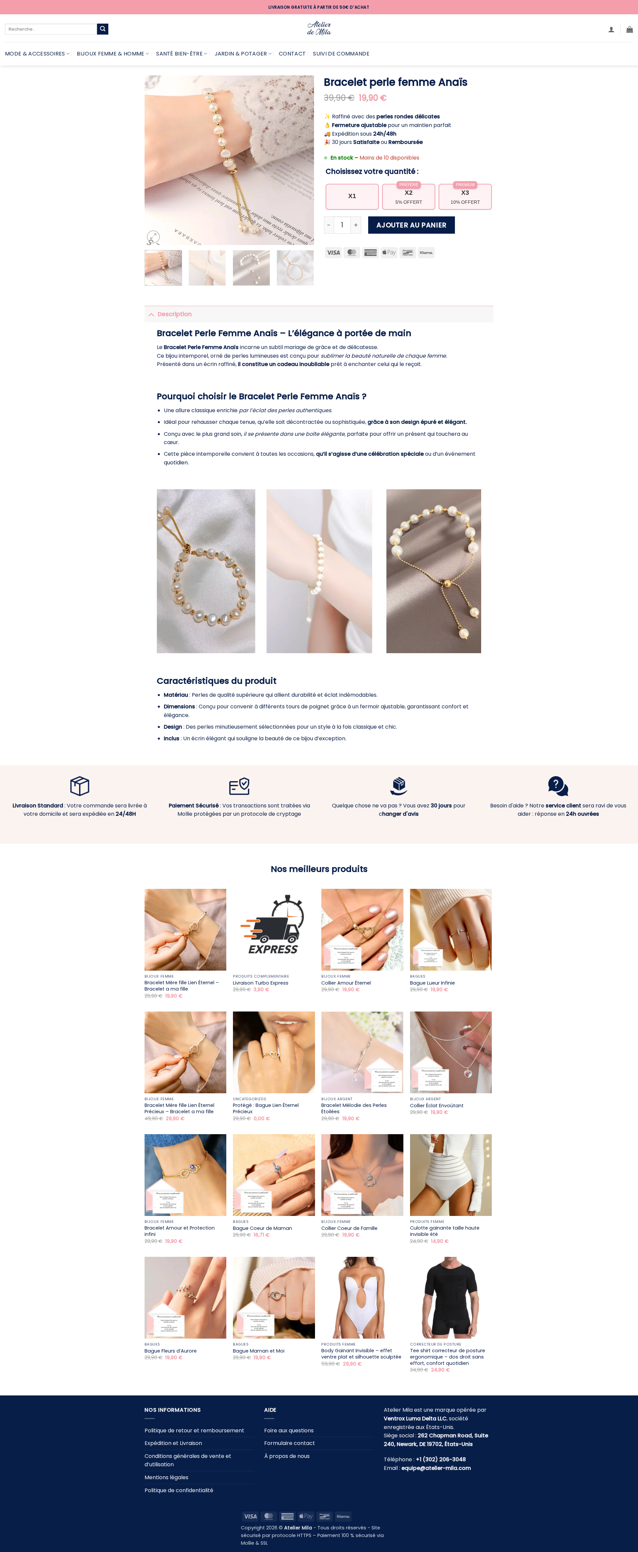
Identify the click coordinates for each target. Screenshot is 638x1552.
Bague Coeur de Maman (262, 1228)
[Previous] (156, 160)
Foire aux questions (289, 1430)
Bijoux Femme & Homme (110, 54)
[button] (611, 29)
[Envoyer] (102, 29)
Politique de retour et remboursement (194, 1430)
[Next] (302, 160)
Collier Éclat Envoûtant (437, 1106)
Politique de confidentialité (179, 1490)
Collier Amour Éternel (346, 983)
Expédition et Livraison (173, 1443)
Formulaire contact (289, 1443)
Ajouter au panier (411, 225)
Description (175, 314)
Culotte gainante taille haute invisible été (444, 1231)
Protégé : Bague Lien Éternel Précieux (266, 1108)
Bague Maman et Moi (258, 1351)
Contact (292, 54)
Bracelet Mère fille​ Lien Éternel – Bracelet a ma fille (182, 986)
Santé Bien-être (179, 54)
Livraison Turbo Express (260, 983)
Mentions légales (166, 1477)
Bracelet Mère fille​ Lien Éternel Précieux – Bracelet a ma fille (179, 1108)
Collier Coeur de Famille (349, 1228)
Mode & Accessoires (35, 54)
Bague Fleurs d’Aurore (171, 1351)
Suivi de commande (341, 54)
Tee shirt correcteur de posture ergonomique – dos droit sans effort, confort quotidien (447, 1357)
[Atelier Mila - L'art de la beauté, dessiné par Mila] (319, 28)
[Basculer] (151, 314)
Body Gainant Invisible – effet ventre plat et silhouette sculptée (361, 1354)
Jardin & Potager (241, 54)
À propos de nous (287, 1456)
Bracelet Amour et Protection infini (180, 1231)
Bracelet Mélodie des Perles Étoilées (354, 1108)
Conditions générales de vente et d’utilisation (188, 1460)
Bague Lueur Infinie (432, 983)
